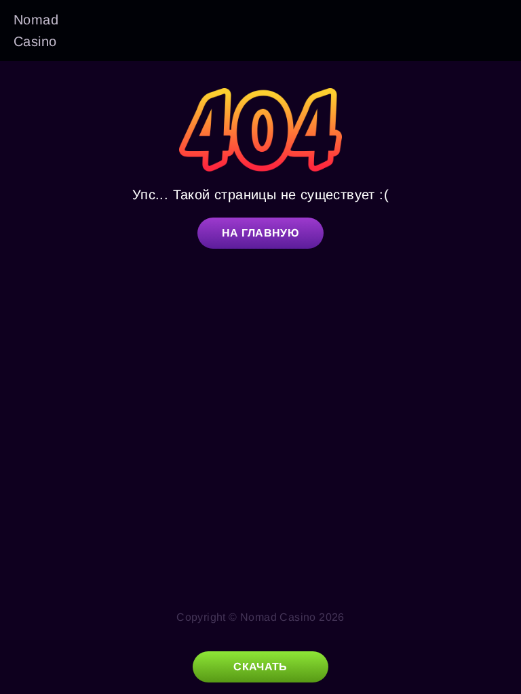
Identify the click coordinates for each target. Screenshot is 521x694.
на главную (260, 233)
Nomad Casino (36, 30)
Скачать (260, 666)
